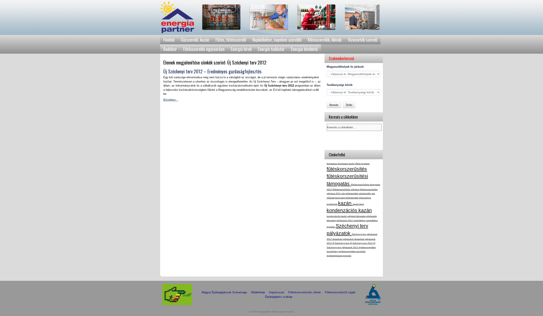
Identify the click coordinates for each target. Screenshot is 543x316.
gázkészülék (365, 193)
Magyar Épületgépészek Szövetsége (224, 292)
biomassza (332, 163)
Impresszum (276, 292)
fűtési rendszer (362, 163)
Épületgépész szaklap (278, 296)
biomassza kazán (346, 163)
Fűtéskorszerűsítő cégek (340, 292)
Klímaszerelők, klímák (324, 39)
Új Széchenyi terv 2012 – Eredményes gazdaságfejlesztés (212, 71)
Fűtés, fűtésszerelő (231, 39)
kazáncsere (358, 204)
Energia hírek (241, 49)
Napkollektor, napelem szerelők (276, 39)
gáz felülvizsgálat (350, 193)
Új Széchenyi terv (341, 243)
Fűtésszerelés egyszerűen (203, 49)
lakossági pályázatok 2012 (340, 220)
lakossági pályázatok (366, 216)
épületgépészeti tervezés (339, 255)
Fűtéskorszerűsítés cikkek (304, 292)
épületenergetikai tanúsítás (352, 251)
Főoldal (168, 39)
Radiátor (170, 49)
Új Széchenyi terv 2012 (361, 243)
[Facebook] (330, 269)
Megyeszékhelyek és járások (345, 66)
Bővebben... (170, 99)
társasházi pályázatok (343, 239)
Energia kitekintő (304, 49)
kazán (345, 203)
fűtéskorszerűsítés (347, 169)
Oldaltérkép (258, 292)
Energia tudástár (271, 49)
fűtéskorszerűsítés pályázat (346, 189)
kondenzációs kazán (349, 210)
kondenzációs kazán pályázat (341, 216)
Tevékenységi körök (340, 85)
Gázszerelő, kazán (195, 39)
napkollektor (359, 220)
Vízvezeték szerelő (362, 39)
